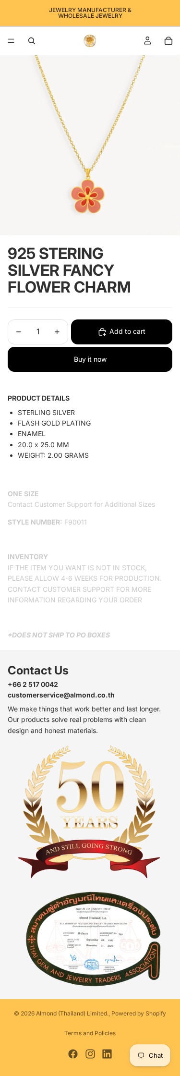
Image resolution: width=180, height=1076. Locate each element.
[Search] (31, 40)
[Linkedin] (107, 1054)
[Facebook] (73, 1054)
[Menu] (11, 41)
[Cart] (168, 40)
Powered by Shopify (138, 1013)
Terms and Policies (90, 1033)
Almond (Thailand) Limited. (72, 1013)
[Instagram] (90, 1054)
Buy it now (90, 359)
